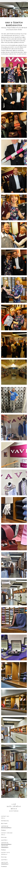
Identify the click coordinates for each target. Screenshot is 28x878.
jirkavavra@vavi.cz (4, 847)
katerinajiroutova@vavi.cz (6, 827)
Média (14, 809)
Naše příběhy (14, 806)
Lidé (14, 804)
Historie (14, 811)
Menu (25, 2)
